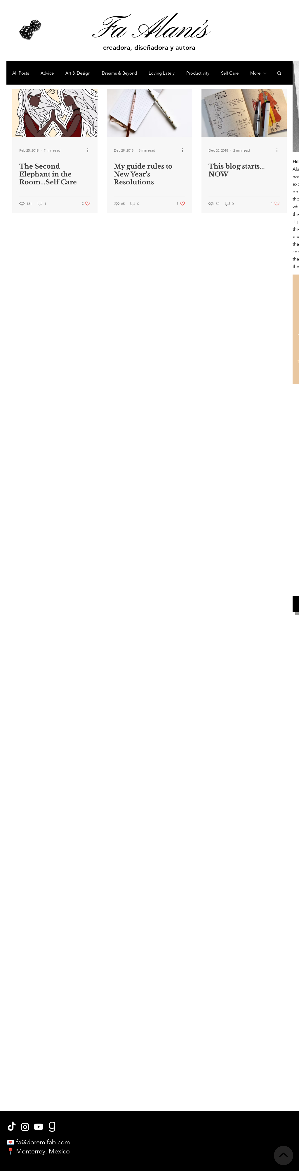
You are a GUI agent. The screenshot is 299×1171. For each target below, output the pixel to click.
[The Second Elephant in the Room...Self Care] (55, 113)
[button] (279, 74)
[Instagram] (25, 1127)
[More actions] (89, 150)
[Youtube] (38, 1127)
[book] (52, 1127)
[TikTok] (11, 1127)
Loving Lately (162, 73)
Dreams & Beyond (119, 73)
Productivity (197, 73)
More (255, 73)
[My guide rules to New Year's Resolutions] (149, 113)
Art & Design (77, 73)
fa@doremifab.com (43, 1142)
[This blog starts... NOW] (244, 113)
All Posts (20, 73)
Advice (47, 73)
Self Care (230, 73)
